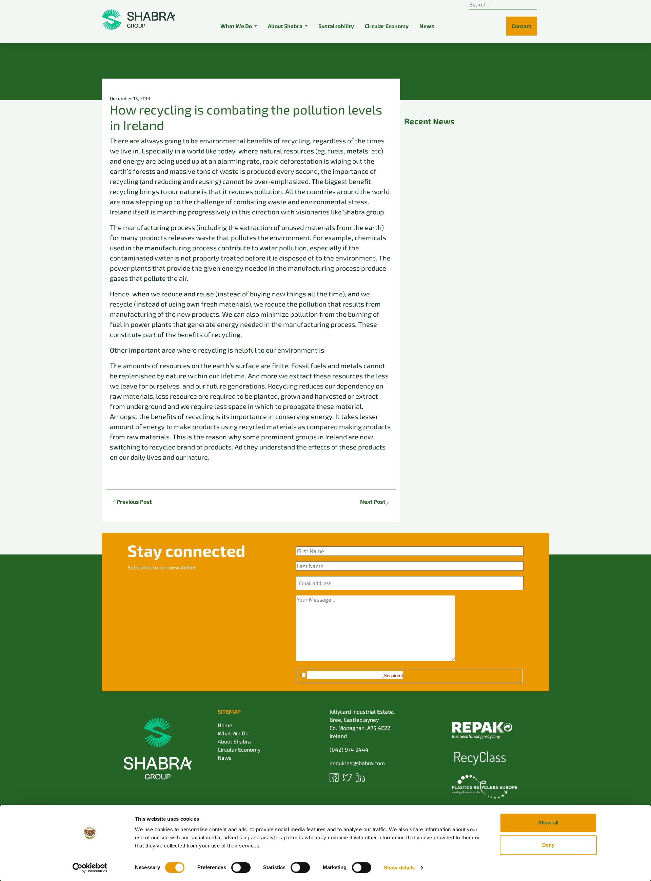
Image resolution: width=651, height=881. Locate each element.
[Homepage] (138, 19)
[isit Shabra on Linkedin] (360, 776)
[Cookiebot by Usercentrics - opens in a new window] (90, 868)
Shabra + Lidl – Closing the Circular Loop (474, 377)
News (426, 26)
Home (225, 725)
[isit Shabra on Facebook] (335, 776)
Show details (399, 867)
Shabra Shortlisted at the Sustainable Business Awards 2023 (470, 182)
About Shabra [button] (285, 26)
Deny (548, 845)
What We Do (233, 733)
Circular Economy (387, 26)
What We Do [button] (236, 26)
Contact (522, 26)
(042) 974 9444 (349, 749)
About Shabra (234, 741)
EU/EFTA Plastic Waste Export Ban (465, 247)
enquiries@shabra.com (357, 763)
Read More (424, 222)
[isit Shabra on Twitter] (348, 776)
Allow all (548, 822)
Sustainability (336, 26)
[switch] (241, 867)
